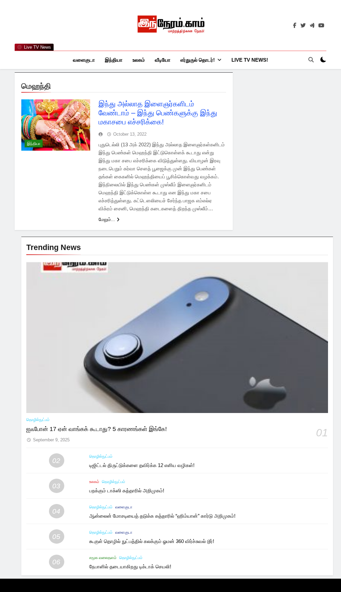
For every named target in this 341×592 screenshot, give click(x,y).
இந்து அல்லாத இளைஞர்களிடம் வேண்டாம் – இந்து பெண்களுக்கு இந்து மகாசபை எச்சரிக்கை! (158, 113)
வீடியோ (162, 60)
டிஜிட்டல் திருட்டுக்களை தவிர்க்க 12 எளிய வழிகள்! (141, 465)
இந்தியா (114, 60)
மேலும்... (107, 219)
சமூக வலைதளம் (103, 557)
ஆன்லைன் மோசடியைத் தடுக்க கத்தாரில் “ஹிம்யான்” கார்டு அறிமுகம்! (162, 516)
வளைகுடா (84, 60)
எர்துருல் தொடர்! (197, 60)
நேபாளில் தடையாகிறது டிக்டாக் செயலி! (130, 566)
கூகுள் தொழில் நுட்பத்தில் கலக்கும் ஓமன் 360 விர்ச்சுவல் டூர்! (151, 541)
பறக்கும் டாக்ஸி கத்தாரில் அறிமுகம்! (126, 490)
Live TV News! (249, 60)
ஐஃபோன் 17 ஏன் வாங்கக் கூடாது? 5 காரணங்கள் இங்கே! (96, 429)
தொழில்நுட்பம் (38, 419)
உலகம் (139, 60)
